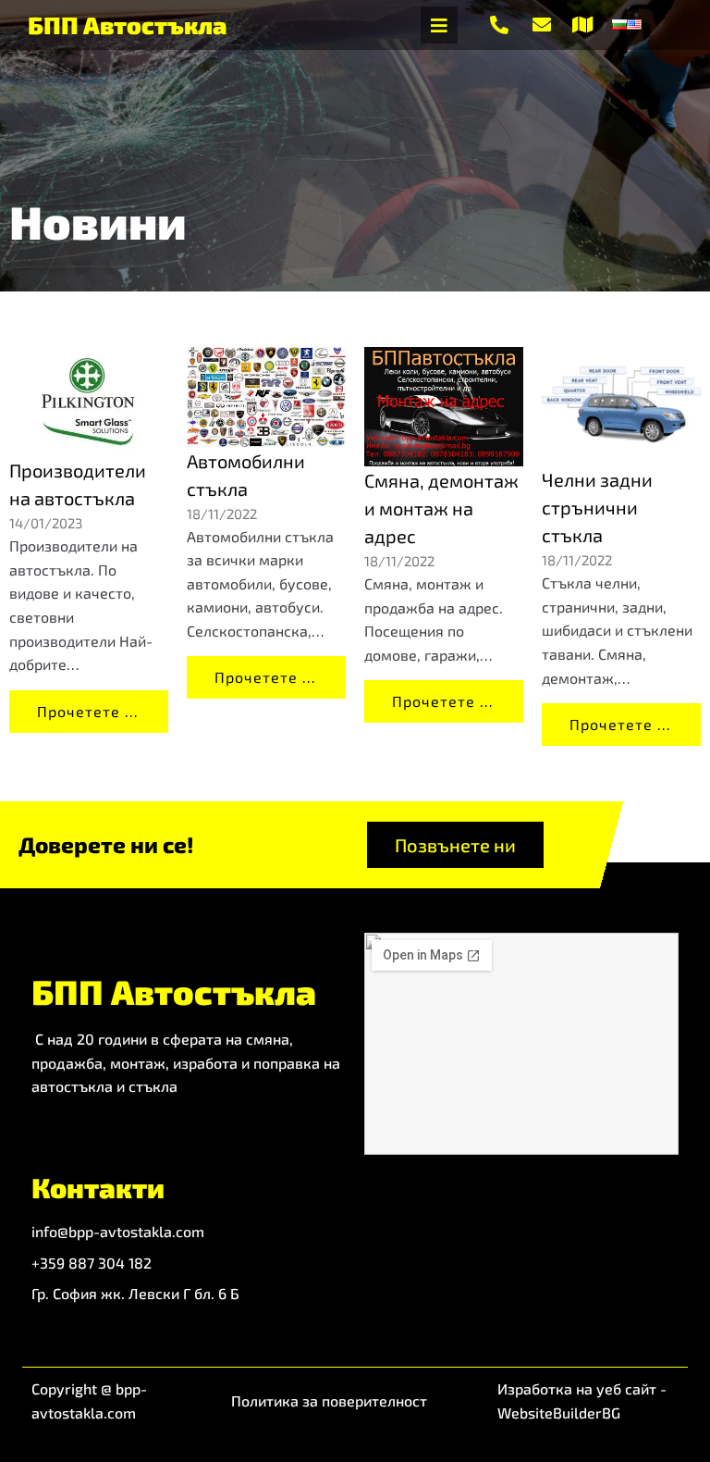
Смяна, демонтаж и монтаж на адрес (441, 508)
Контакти (98, 1187)
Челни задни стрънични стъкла (597, 507)
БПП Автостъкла (127, 24)
